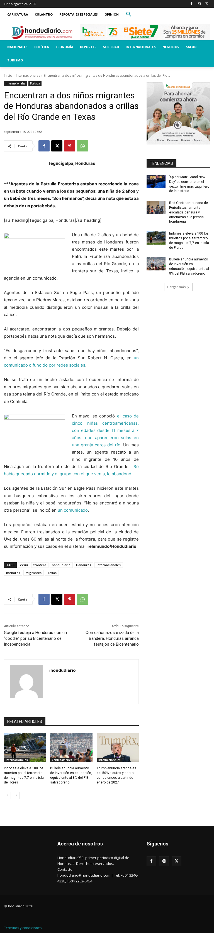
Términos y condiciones (23, 927)
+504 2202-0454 (79, 881)
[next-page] (16, 795)
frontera (39, 565)
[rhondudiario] (26, 681)
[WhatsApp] (82, 145)
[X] (207, 4)
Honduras (83, 565)
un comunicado (73, 510)
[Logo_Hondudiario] (42, 32)
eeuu (24, 565)
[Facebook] (191, 4)
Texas (52, 573)
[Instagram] (199, 4)
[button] (128, 14)
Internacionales (28, 75)
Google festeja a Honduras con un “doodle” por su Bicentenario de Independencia (35, 638)
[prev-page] (7, 795)
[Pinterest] (69, 145)
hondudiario (61, 565)
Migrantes (34, 573)
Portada (35, 83)
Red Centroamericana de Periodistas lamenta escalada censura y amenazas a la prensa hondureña (188, 212)
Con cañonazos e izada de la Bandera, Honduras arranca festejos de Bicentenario (112, 638)
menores (13, 573)
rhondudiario (62, 670)
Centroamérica (62, 760)
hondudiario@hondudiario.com (83, 875)
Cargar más (176, 287)
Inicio (8, 75)
